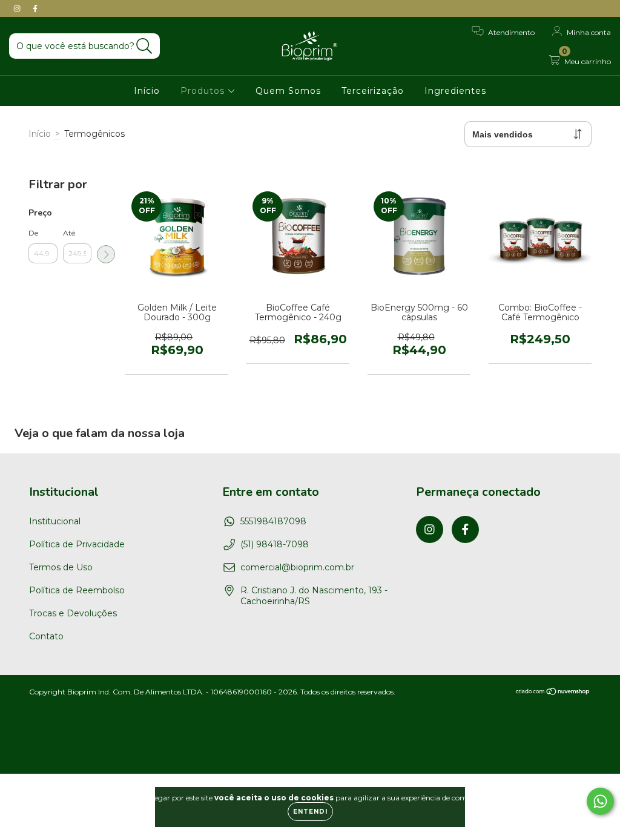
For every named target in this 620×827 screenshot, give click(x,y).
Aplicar (106, 254)
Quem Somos (288, 90)
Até (69, 232)
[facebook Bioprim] (35, 8)
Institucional (55, 521)
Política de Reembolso (77, 590)
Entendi (310, 811)
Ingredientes (455, 90)
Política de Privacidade (77, 544)
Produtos (204, 90)
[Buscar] (144, 46)
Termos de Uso (61, 567)
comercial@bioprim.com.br (297, 567)
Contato (46, 636)
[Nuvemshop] (553, 692)
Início (147, 90)
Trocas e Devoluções (73, 613)
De (33, 232)
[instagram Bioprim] (18, 8)
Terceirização (372, 90)
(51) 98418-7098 (274, 544)
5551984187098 (273, 521)
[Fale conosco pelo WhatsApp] (600, 801)
